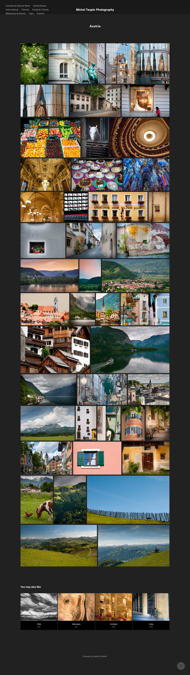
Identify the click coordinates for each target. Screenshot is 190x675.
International (12, 9)
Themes (25, 9)
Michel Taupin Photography (95, 9)
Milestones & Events (16, 13)
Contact (40, 13)
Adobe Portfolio (100, 656)
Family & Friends (40, 9)
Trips (31, 13)
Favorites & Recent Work (18, 5)
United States (39, 5)
